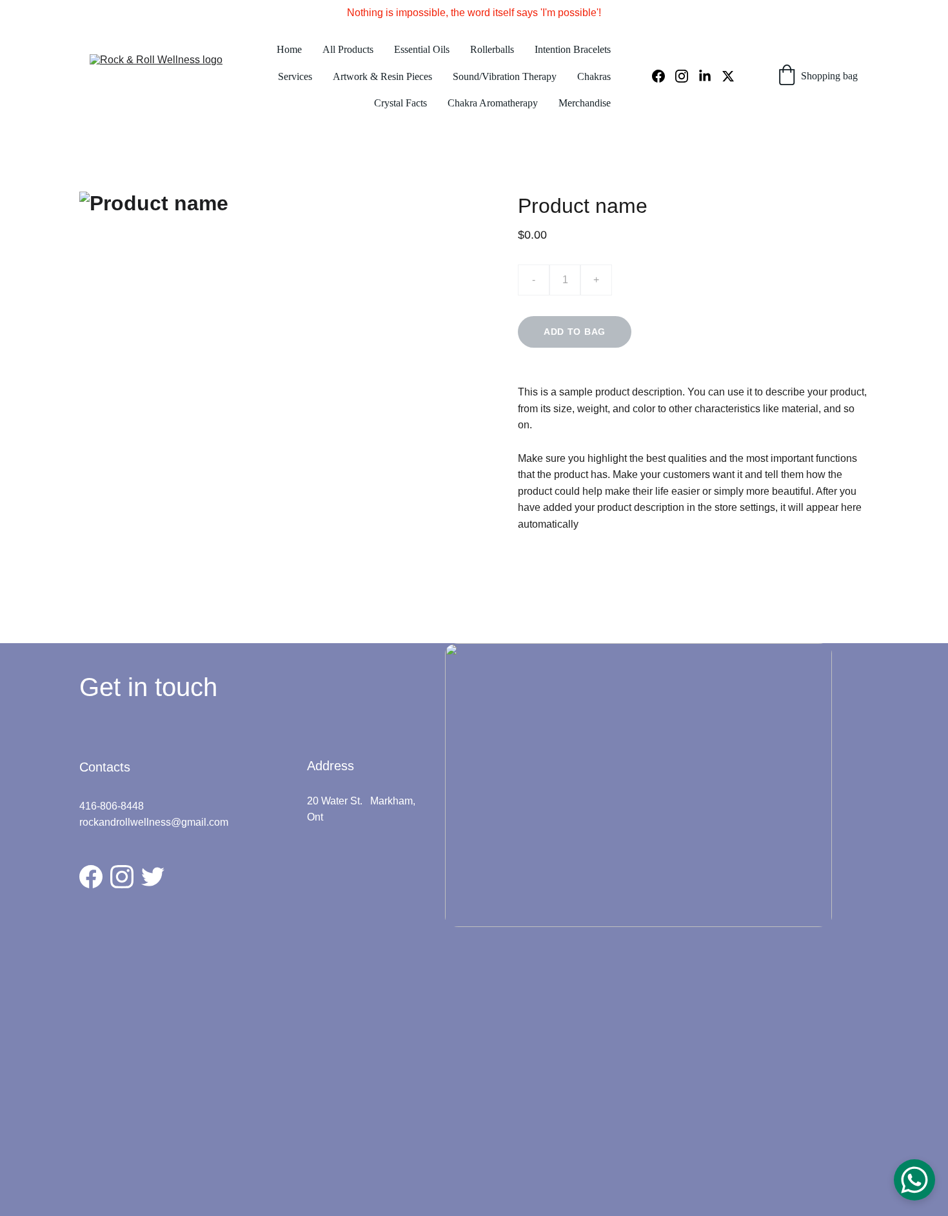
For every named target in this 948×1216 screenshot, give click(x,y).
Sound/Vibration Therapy (505, 76)
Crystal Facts (400, 102)
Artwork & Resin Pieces (382, 76)
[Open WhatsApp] (914, 1180)
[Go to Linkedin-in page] (710, 76)
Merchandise (584, 102)
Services (295, 76)
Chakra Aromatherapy (493, 102)
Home (289, 49)
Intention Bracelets (573, 49)
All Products (347, 49)
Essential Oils (421, 49)
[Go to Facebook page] (663, 76)
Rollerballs (492, 49)
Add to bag (575, 331)
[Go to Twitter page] (728, 76)
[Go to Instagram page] (686, 76)
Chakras (594, 76)
